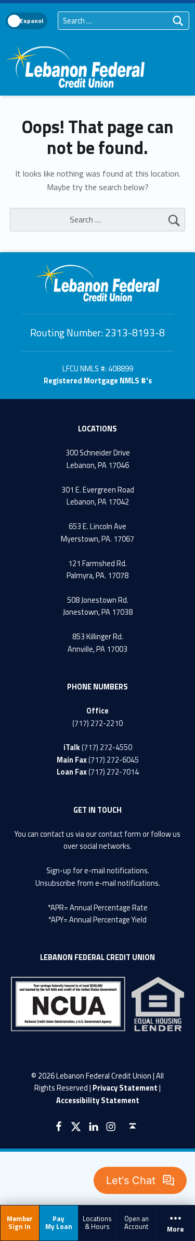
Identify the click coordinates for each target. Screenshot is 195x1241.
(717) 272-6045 (113, 760)
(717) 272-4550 (107, 747)
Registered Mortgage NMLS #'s (98, 381)
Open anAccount (136, 1222)
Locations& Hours (97, 1222)
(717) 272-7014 (113, 772)
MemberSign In (20, 1222)
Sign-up (58, 870)
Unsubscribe (55, 883)
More (175, 1229)
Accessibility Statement (97, 1100)
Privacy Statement (125, 1088)
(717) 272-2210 (97, 723)
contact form (119, 834)
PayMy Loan (58, 1222)
